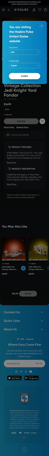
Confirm (24, 76)
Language (14, 61)
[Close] (42, 26)
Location (13, 47)
